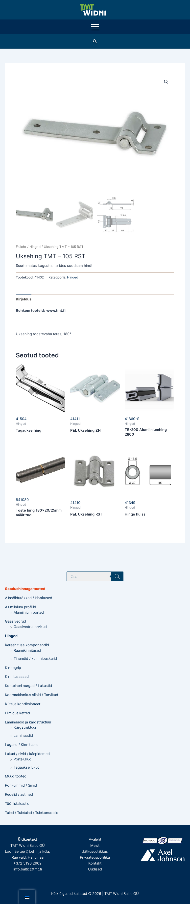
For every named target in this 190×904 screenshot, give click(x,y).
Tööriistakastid (17, 803)
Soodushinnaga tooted (25, 589)
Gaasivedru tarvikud (30, 627)
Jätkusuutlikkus (95, 851)
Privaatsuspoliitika (95, 857)
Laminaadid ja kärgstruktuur (28, 722)
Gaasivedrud (15, 621)
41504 (21, 419)
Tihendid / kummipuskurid (35, 658)
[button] (95, 41)
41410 (75, 502)
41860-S (132, 419)
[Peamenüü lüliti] (95, 26)
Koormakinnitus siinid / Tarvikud (31, 695)
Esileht (21, 247)
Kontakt (94, 863)
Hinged (11, 636)
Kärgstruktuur (25, 727)
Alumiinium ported (29, 612)
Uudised (95, 869)
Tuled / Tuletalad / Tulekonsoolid (31, 813)
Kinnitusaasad (17, 676)
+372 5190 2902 (27, 863)
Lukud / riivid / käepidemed (27, 754)
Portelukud (22, 759)
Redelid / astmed (19, 794)
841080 (22, 500)
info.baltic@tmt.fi (27, 869)
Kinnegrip (13, 667)
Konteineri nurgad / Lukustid (28, 685)
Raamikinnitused (27, 650)
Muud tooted (15, 776)
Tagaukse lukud (27, 767)
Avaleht (95, 839)
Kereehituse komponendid (27, 645)
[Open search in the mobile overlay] (95, 576)
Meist (94, 845)
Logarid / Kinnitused (22, 744)
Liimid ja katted (17, 713)
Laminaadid (23, 735)
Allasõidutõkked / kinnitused (28, 598)
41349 (130, 502)
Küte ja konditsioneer (22, 704)
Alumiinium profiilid (20, 607)
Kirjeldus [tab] (23, 299)
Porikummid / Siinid (21, 785)
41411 (75, 419)
